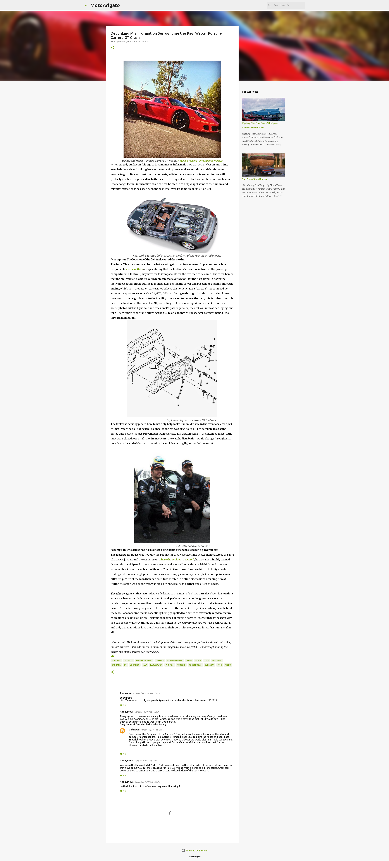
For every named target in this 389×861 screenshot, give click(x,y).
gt (125, 665)
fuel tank (217, 661)
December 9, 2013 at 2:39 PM (147, 693)
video (228, 665)
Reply (123, 705)
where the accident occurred (176, 559)
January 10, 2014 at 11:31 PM (147, 712)
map (145, 665)
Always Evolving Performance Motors (199, 160)
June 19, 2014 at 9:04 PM (145, 761)
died (207, 661)
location (134, 665)
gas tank (116, 665)
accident (116, 661)
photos (170, 665)
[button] (112, 48)
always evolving (144, 661)
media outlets (134, 269)
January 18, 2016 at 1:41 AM (153, 730)
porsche (181, 665)
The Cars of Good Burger (254, 179)
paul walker (156, 665)
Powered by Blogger (196, 850)
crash (189, 661)
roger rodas (195, 665)
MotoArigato (105, 5)
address (128, 661)
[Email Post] (112, 657)
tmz (220, 665)
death (198, 661)
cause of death (174, 661)
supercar (209, 665)
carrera (160, 661)
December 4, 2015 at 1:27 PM (147, 782)
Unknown (134, 729)
